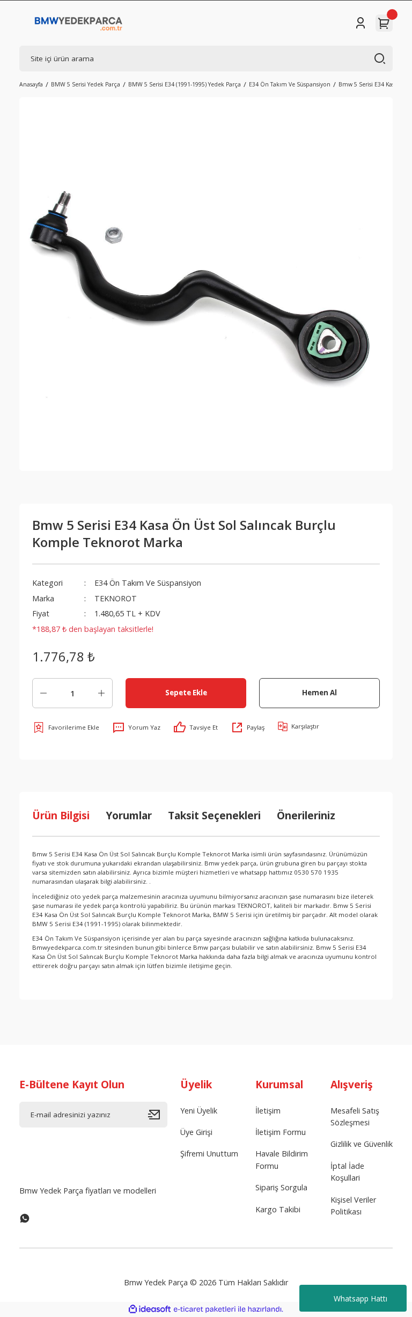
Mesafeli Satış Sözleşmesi (354, 1116)
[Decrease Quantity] (43, 693)
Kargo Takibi (277, 1209)
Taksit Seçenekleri (214, 815)
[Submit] (157, 1114)
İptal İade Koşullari (347, 1172)
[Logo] (78, 23)
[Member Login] (360, 23)
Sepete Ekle (186, 692)
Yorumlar (129, 815)
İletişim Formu (280, 1132)
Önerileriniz (306, 815)
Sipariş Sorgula (281, 1187)
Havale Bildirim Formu (281, 1159)
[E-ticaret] (204, 1309)
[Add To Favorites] (65, 727)
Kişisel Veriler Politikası (353, 1206)
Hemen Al (319, 692)
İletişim (268, 1110)
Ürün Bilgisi (61, 815)
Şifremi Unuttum (209, 1153)
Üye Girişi (196, 1132)
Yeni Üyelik (198, 1110)
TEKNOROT (115, 598)
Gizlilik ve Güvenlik (361, 1144)
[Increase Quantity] (101, 693)
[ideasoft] (149, 1309)
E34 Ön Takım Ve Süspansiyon (147, 583)
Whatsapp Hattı (360, 1298)
